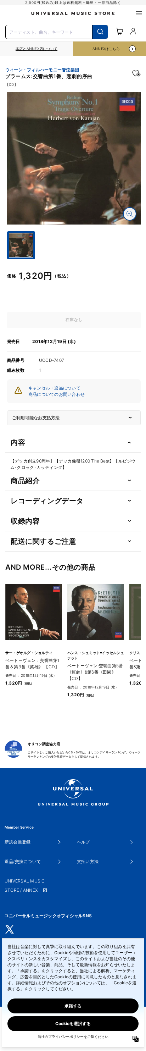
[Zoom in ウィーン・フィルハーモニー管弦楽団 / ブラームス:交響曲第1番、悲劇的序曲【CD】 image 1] (129, 214)
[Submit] (100, 32)
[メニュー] (138, 13)
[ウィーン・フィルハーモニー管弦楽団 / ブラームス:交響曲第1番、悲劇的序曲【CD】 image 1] (74, 158)
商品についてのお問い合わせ (56, 394)
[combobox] (56, 31)
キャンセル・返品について (54, 388)
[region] (36, 49)
